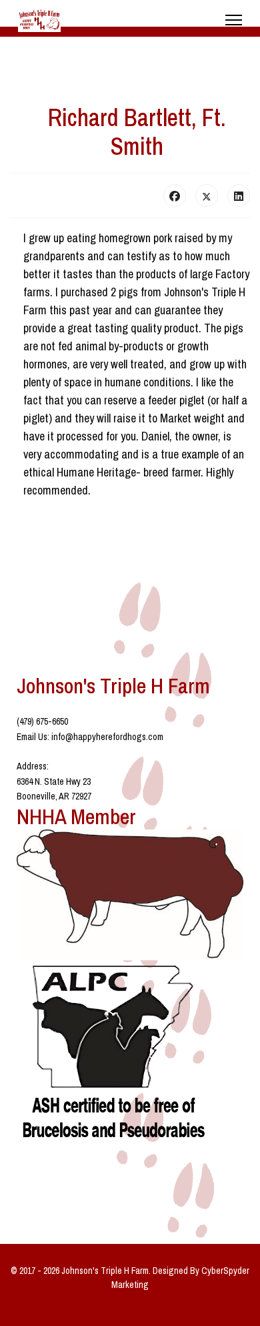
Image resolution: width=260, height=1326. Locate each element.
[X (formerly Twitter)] (206, 195)
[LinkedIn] (238, 195)
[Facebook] (174, 195)
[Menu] (233, 20)
